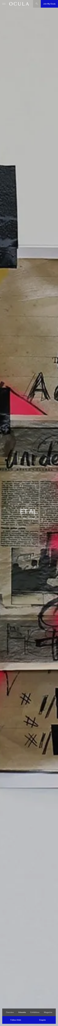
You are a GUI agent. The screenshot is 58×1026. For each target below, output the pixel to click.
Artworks (22, 1012)
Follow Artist (15, 1020)
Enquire (42, 1020)
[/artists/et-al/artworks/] (18, 3)
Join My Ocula (49, 4)
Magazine (48, 1012)
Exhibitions (34, 1012)
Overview (10, 1012)
